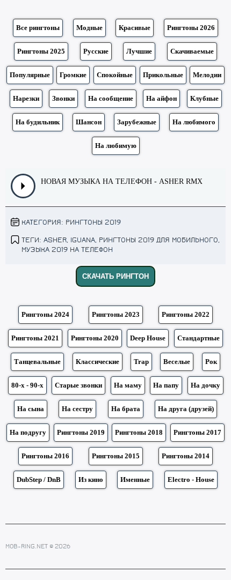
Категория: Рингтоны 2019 (71, 222)
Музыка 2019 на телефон (67, 250)
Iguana (82, 240)
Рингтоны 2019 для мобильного (158, 240)
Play (23, 186)
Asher (55, 240)
